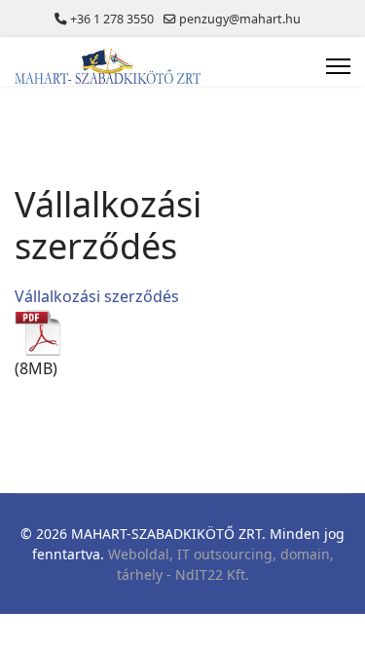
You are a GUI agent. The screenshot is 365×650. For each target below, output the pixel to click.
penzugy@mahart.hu (240, 19)
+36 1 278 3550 (112, 19)
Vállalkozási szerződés (97, 296)
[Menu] (338, 66)
